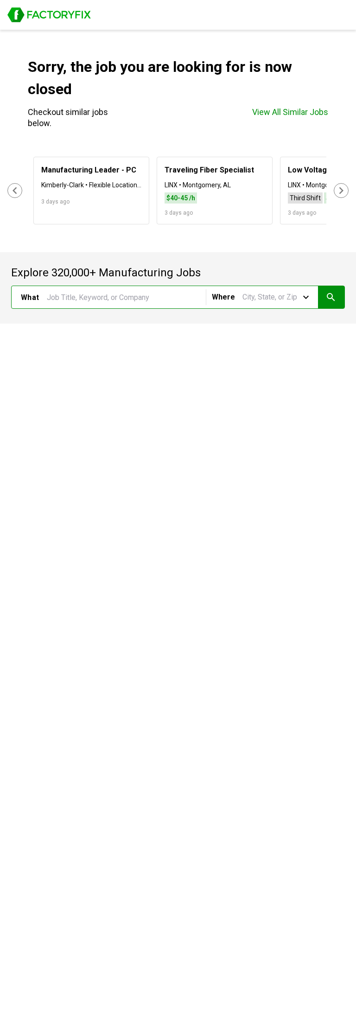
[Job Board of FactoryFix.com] (49, 14)
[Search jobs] (331, 297)
